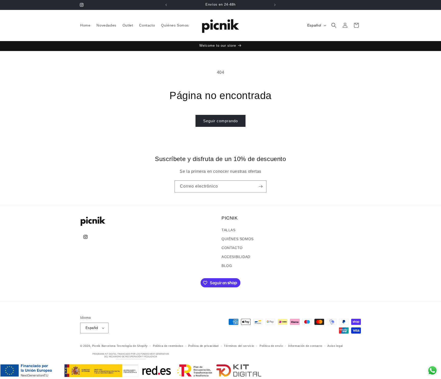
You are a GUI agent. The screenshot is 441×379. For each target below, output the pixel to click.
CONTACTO (232, 248)
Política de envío (271, 345)
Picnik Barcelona (104, 345)
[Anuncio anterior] (166, 5)
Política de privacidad (203, 345)
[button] (333, 25)
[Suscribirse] (260, 186)
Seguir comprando (220, 121)
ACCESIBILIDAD (236, 257)
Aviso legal (335, 345)
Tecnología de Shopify (132, 345)
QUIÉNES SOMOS (238, 239)
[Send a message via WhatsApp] (432, 370)
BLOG (227, 266)
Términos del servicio (239, 345)
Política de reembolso (168, 345)
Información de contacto (305, 345)
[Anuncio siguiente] (274, 5)
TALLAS (229, 230)
